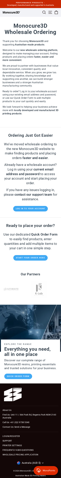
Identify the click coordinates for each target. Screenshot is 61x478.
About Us (7, 410)
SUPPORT (7, 441)
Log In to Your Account (30, 209)
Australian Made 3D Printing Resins (30, 476)
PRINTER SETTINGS (12, 445)
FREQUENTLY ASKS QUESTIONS (18, 450)
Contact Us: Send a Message (16, 427)
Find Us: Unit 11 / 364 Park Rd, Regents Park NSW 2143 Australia (29, 416)
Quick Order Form (18, 376)
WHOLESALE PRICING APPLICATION (20, 454)
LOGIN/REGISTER (11, 436)
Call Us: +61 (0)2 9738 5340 (16, 422)
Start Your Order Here (30, 258)
